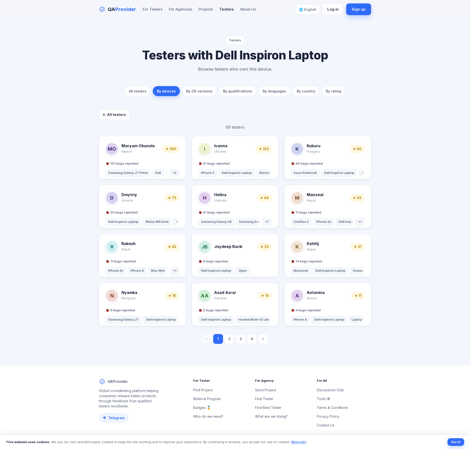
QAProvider (118, 381)
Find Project (202, 390)
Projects (206, 9)
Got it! (455, 442)
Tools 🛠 (323, 399)
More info (298, 442)
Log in (333, 9)
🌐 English (308, 9)
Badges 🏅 (202, 407)
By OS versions (199, 91)
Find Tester (264, 399)
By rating (333, 91)
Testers (226, 9)
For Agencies (180, 9)
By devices (166, 91)
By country (306, 91)
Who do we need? (208, 416)
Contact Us (325, 425)
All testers (137, 91)
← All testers (114, 114)
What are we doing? (271, 416)
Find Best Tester (268, 407)
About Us (248, 9)
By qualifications (237, 91)
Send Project (265, 390)
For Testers (153, 9)
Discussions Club (330, 390)
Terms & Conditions (332, 407)
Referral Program (207, 399)
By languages (274, 91)
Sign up (358, 9)
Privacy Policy (328, 416)
